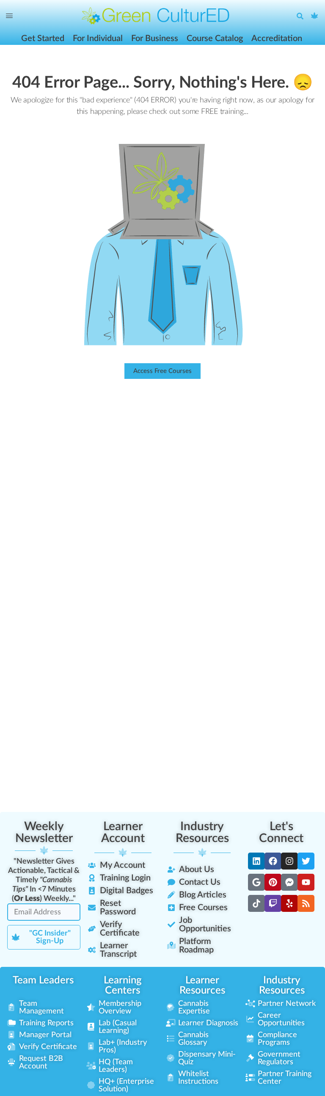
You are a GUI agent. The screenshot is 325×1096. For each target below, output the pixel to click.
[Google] (256, 882)
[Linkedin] (256, 861)
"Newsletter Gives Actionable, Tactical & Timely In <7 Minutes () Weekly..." (44, 880)
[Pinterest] (272, 882)
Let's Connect (281, 832)
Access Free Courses (162, 371)
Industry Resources (202, 832)
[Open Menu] (9, 16)
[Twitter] (305, 861)
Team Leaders (43, 980)
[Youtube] (305, 882)
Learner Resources (202, 985)
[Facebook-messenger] (289, 882)
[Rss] (305, 903)
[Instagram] (289, 861)
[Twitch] (272, 903)
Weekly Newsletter (44, 832)
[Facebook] (272, 861)
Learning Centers (123, 985)
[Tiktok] (256, 903)
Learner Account (123, 832)
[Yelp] (289, 903)
